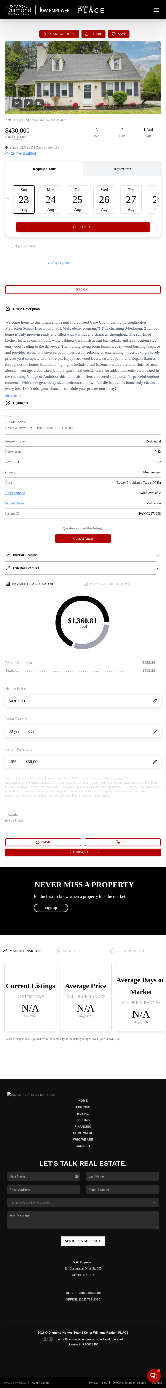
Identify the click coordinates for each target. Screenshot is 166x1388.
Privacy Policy (98, 1382)
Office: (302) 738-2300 (83, 1299)
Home (83, 1100)
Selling (83, 1120)
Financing (83, 1126)
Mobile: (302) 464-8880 (83, 1293)
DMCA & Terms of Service (129, 1382)
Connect (83, 1146)
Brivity (22, 1382)
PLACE (123, 1332)
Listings (83, 1107)
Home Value (83, 1133)
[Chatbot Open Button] (154, 1376)
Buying (83, 1113)
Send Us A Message (83, 1241)
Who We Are (83, 1139)
